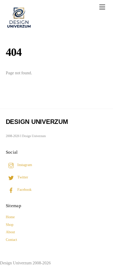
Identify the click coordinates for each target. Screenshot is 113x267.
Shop (9, 224)
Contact (11, 239)
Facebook (24, 189)
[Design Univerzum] (19, 28)
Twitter (22, 177)
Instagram (24, 165)
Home (10, 217)
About (10, 232)
